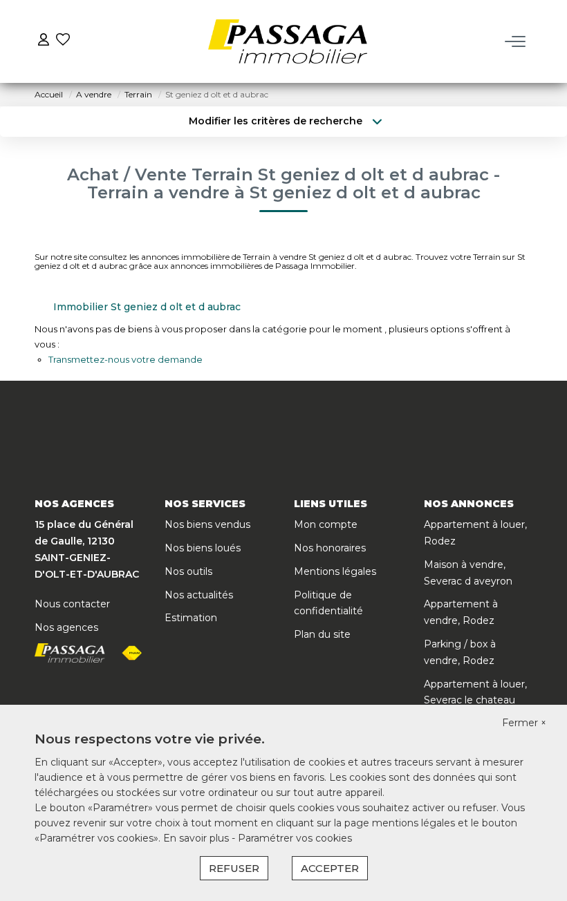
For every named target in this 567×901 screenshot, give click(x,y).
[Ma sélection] (63, 41)
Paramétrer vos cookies (295, 838)
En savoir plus (197, 838)
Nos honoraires (330, 548)
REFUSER (234, 868)
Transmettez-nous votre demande (125, 359)
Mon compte (325, 524)
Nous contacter (72, 604)
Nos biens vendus (207, 524)
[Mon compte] (43, 41)
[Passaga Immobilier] (287, 41)
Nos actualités (199, 595)
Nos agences (66, 627)
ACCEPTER (330, 868)
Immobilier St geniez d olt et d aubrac (147, 307)
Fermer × (524, 723)
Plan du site (322, 634)
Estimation (191, 617)
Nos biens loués (203, 548)
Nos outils (188, 571)
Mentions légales (335, 571)
